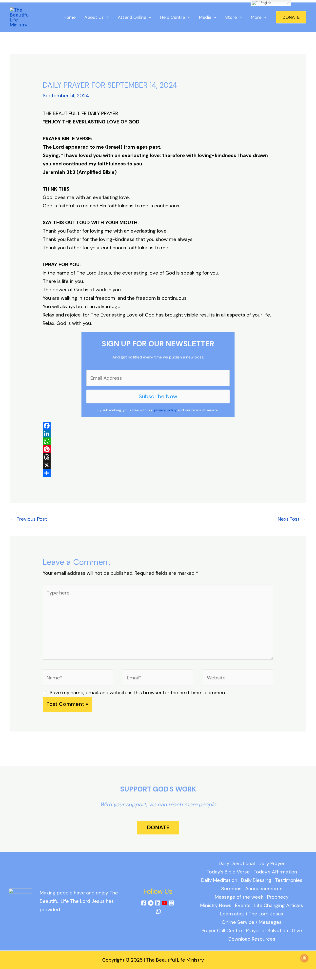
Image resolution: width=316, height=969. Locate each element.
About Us (94, 17)
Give (297, 930)
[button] (291, 17)
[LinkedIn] (158, 433)
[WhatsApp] (158, 441)
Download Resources (251, 939)
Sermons (231, 888)
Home (69, 17)
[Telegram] (151, 903)
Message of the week (239, 897)
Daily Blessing (256, 880)
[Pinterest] (158, 449)
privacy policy (165, 410)
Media (205, 17)
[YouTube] (164, 903)
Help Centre (172, 17)
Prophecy (278, 897)
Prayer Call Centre (221, 930)
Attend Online (132, 17)
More (256, 17)
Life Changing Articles (278, 905)
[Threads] (158, 457)
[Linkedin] (157, 903)
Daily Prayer (271, 863)
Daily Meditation (219, 880)
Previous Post (28, 519)
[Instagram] (171, 903)
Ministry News (215, 905)
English (265, 3)
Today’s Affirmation (275, 872)
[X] (158, 465)
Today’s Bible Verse (228, 872)
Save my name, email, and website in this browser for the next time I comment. (139, 692)
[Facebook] (158, 426)
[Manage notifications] (304, 958)
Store (231, 17)
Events (243, 905)
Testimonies (288, 880)
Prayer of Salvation (267, 930)
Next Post (292, 519)
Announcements (263, 888)
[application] (106, 17)
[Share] (158, 473)
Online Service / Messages (252, 922)
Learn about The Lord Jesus (251, 913)
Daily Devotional (237, 863)
